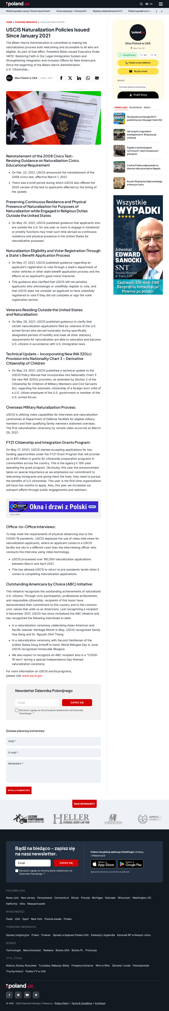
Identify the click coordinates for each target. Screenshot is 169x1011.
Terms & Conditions (82, 1003)
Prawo (35, 935)
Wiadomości (15, 911)
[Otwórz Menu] (161, 4)
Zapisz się (77, 702)
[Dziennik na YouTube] (27, 995)
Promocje (91, 950)
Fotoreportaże (141, 965)
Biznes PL (77, 950)
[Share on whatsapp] (88, 78)
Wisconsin (124, 897)
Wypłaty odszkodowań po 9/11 (107, 11)
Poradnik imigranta (26, 22)
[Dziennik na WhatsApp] (36, 995)
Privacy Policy (61, 1003)
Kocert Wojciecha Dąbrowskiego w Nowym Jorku (144, 183)
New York (36, 919)
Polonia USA (15, 890)
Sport (25, 919)
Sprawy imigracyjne (17, 935)
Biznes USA (62, 950)
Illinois (75, 897)
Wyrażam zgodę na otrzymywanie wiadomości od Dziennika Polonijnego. (51, 712)
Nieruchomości (32, 950)
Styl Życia (14, 958)
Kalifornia (11, 903)
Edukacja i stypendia (103, 935)
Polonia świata (53, 919)
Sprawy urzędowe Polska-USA (71, 935)
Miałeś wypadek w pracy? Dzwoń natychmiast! (28, 11)
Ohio (22, 903)
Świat (9, 919)
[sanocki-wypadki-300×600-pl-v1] (138, 244)
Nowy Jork (12, 897)
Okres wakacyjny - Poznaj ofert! (71, 11)
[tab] (121, 107)
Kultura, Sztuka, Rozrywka (21, 965)
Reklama (48, 950)
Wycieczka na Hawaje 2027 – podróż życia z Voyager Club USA (144, 118)
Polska (67, 919)
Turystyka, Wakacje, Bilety (54, 965)
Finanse (46, 935)
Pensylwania (44, 897)
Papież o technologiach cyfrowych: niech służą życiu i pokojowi (143, 150)
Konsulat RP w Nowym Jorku (134, 935)
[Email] (97, 78)
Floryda (85, 897)
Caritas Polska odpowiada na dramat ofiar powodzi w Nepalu (143, 167)
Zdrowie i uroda (121, 965)
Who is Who (103, 965)
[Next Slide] (162, 11)
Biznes (11, 943)
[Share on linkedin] (79, 78)
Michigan (97, 897)
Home (9, 22)
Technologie (13, 950)
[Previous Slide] (156, 11)
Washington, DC (142, 897)
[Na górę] (158, 1002)
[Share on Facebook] (61, 78)
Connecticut (61, 897)
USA (17, 919)
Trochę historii (14, 971)
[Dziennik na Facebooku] (9, 995)
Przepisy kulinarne (82, 965)
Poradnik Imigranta (21, 926)
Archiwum (100, 1003)
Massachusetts (36, 903)
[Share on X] (70, 78)
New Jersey (28, 897)
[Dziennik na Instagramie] (18, 995)
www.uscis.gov (32, 675)
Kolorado (110, 897)
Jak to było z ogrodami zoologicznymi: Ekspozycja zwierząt (141, 134)
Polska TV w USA (36, 971)
